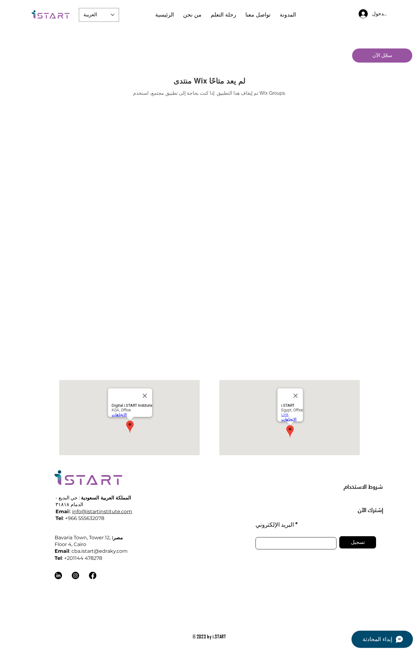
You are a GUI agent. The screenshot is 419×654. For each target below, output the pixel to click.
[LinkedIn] (58, 575)
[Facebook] (92, 575)
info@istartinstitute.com (102, 511)
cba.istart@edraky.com (99, 551)
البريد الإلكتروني (275, 524)
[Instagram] (75, 575)
